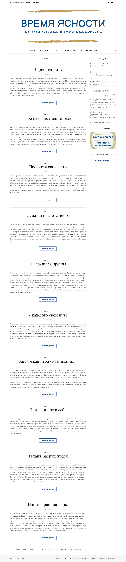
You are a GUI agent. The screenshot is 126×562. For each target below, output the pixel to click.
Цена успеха (94, 72)
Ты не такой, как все (97, 122)
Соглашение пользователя (99, 558)
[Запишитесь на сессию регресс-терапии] (103, 140)
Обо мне (32, 50)
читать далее (48, 103)
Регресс (55, 50)
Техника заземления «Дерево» (100, 95)
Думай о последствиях (48, 215)
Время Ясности (63, 24)
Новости (48, 66)
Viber (28, 2)
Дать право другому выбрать (100, 63)
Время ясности (15, 558)
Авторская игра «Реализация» (47, 361)
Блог (75, 50)
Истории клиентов (89, 50)
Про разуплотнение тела (48, 118)
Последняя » (77, 549)
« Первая (32, 549)
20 (62, 549)
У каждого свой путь (48, 314)
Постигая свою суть (48, 166)
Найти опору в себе (47, 409)
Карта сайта (111, 558)
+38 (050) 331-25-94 (17, 2)
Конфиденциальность (83, 558)
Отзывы (65, 50)
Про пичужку (94, 84)
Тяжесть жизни (95, 81)
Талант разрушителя (48, 455)
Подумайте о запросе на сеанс (100, 117)
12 (55, 549)
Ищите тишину (48, 69)
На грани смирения (47, 263)
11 (52, 549)
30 (65, 549)
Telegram (36, 2)
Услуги (42, 50)
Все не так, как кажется (98, 102)
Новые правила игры (48, 504)
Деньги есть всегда (96, 115)
